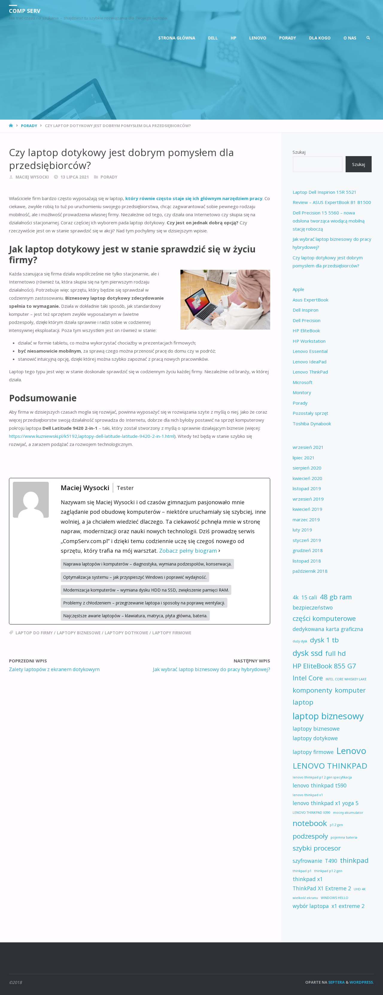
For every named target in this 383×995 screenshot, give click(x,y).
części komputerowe (324, 618)
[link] (368, 38)
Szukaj (299, 152)
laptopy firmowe (171, 633)
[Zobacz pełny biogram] (219, 550)
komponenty (312, 690)
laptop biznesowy (328, 716)
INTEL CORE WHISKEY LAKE (346, 679)
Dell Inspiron (305, 310)
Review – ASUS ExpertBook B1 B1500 (332, 202)
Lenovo (351, 751)
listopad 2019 (307, 488)
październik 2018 (310, 571)
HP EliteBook (306, 330)
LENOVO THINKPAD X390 (311, 812)
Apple (298, 289)
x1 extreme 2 (348, 905)
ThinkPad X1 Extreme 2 (322, 888)
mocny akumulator (348, 812)
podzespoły (310, 836)
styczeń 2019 (307, 540)
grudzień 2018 (308, 550)
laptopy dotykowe (126, 633)
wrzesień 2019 (308, 499)
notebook (310, 823)
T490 (331, 860)
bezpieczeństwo (313, 607)
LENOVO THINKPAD (330, 765)
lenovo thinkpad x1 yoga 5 (325, 803)
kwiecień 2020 (307, 478)
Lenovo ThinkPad (310, 372)
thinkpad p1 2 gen (328, 871)
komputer (350, 690)
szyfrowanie (307, 860)
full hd (335, 653)
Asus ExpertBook (310, 300)
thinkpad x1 (308, 879)
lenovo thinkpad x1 (308, 795)
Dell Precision (306, 320)
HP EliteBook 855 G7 (324, 666)
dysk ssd (308, 652)
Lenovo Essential (310, 351)
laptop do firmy (34, 633)
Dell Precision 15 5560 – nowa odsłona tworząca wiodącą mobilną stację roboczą (328, 221)
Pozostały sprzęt (310, 413)
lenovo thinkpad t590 (319, 785)
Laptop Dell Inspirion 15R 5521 (325, 192)
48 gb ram (336, 596)
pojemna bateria (344, 837)
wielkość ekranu (305, 898)
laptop (303, 702)
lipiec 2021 (304, 458)
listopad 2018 (307, 561)
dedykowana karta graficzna (328, 629)
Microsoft (302, 382)
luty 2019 (302, 530)
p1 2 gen (336, 825)
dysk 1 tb (324, 639)
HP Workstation (309, 341)
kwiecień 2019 (307, 509)
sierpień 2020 (307, 468)
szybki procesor (317, 848)
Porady (29, 125)
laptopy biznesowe (79, 633)
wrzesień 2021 (308, 447)
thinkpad (354, 860)
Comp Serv (24, 10)
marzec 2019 (306, 519)
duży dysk (300, 641)
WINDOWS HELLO (334, 898)
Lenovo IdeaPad (309, 362)
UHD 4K (360, 889)
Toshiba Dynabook (312, 423)
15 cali (309, 597)
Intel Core (308, 677)
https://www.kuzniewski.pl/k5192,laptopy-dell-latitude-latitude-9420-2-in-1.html (91, 436)
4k (296, 597)
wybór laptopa (311, 905)
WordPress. (361, 982)
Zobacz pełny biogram (188, 550)
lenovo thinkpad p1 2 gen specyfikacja (322, 777)
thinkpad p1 (302, 871)
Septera (336, 982)
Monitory (302, 392)
